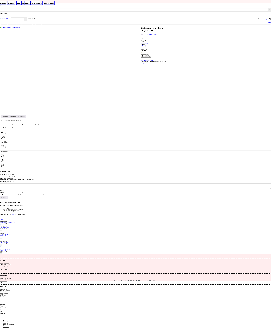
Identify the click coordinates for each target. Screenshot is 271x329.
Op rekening (6, 327)
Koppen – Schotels (4, 307)
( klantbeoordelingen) (152, 34)
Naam (2, 190)
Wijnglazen (2, 305)
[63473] (1, 253)
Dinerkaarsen (23, 24)
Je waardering (3, 181)
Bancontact (5, 323)
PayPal (4, 325)
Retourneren (3, 295)
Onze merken (3, 282)
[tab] (5, 116)
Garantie (2, 294)
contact (13, 214)
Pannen (2, 311)
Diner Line (143, 45)
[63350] (1, 245)
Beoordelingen (21, 116)
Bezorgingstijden (4, 293)
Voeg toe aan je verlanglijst (147, 60)
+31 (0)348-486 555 (4, 263)
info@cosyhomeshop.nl (5, 264)
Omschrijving (5, 116)
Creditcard (5, 322)
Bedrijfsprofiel (3, 281)
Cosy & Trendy (144, 43)
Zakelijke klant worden (5, 290)
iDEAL (4, 320)
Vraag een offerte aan (145, 63)
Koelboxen (2, 313)
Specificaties (13, 116)
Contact (2, 296)
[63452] (1, 230)
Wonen (5, 24)
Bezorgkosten (3, 291)
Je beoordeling (3, 182)
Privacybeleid (3, 279)
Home (1, 24)
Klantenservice (3, 289)
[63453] (1, 238)
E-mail (2, 192)
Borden (2, 309)
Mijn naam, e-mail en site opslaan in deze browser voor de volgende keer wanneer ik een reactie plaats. (24, 194)
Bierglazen (2, 304)
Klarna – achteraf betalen (8, 324)
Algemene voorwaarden (5, 278)
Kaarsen (17, 24)
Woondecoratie (11, 24)
